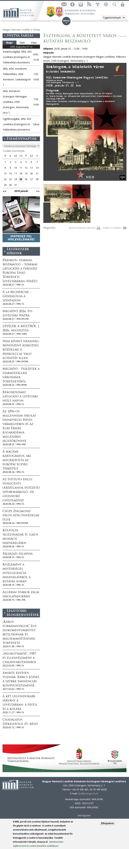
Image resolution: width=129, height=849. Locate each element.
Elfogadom (107, 823)
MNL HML (21, 444)
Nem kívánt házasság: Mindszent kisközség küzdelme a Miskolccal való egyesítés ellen (21, 350)
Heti (22, 42)
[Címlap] (20, 12)
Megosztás (49, 227)
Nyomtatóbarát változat (82, 227)
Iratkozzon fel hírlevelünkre (64, 4)
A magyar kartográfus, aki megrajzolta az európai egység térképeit (17, 460)
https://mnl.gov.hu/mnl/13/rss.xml (89, 4)
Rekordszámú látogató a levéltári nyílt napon (20, 396)
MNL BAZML (22, 361)
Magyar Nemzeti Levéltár (16, 29)
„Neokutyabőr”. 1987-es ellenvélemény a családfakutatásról (20, 658)
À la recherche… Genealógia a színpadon (17, 296)
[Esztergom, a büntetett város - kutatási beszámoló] (66, 222)
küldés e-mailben (112, 227)
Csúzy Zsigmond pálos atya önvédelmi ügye (21, 515)
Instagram (80, 4)
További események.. (14, 150)
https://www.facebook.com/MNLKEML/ (72, 4)
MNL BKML (22, 385)
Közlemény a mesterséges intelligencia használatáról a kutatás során (17, 573)
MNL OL (20, 285)
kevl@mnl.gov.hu (88, 793)
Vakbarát (97, 4)
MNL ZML (21, 600)
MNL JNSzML (23, 319)
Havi (34, 42)
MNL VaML (22, 334)
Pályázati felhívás (18, 554)
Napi (9, 42)
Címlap (36, 29)
